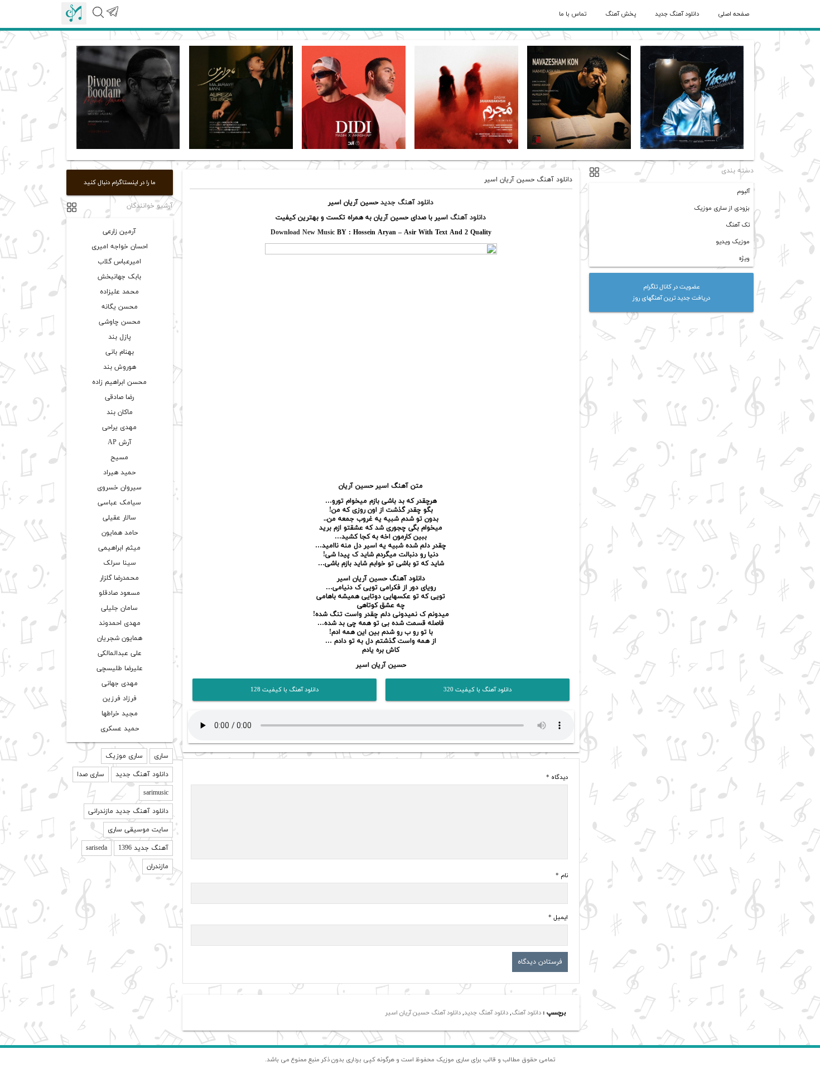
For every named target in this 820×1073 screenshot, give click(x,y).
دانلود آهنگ (468, 217)
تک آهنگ (738, 224)
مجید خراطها (120, 713)
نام (562, 875)
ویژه (744, 258)
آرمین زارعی (119, 231)
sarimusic (155, 792)
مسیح (119, 457)
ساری (161, 756)
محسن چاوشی (120, 321)
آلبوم (743, 191)
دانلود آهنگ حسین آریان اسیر (423, 1012)
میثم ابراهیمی (119, 547)
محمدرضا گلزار (119, 578)
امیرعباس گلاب (119, 261)
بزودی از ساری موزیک (722, 208)
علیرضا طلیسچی (120, 668)
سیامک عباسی (119, 502)
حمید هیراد (119, 472)
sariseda (96, 848)
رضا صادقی (119, 397)
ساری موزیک (124, 756)
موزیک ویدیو (733, 241)
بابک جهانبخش (119, 276)
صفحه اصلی (733, 13)
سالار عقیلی (119, 517)
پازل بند (119, 337)
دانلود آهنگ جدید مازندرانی (128, 811)
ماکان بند (120, 412)
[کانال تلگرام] (111, 17)
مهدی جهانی (120, 683)
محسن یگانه (120, 306)
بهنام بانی (119, 352)
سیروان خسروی (119, 487)
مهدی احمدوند (120, 623)
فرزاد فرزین (120, 698)
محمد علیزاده (119, 291)
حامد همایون (120, 532)
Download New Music (303, 232)
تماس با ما (572, 13)
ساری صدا (90, 774)
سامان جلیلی (119, 608)
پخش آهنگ (620, 13)
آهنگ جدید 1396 (143, 848)
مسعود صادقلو (119, 593)
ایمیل (558, 917)
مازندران (157, 866)
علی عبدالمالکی (120, 653)
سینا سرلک (119, 563)
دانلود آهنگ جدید (677, 13)
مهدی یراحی (119, 427)
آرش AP (120, 442)
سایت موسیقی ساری (138, 829)
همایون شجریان (119, 638)
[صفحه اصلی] (73, 13)
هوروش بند (119, 367)
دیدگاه (557, 777)
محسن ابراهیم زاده (119, 382)
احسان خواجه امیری (119, 246)
